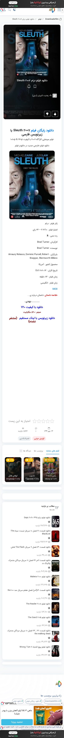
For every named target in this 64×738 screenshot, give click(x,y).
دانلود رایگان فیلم (42, 130)
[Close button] (61, 703)
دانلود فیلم (17, 701)
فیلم (39, 19)
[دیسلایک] (47, 114)
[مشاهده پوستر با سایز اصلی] (32, 51)
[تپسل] (1, 10)
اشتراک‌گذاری (24, 438)
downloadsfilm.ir (52, 701)
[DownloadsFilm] (33, 684)
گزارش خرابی (39, 438)
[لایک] (55, 114)
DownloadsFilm (52, 19)
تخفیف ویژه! (17, 722)
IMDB (55, 289)
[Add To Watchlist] (35, 86)
